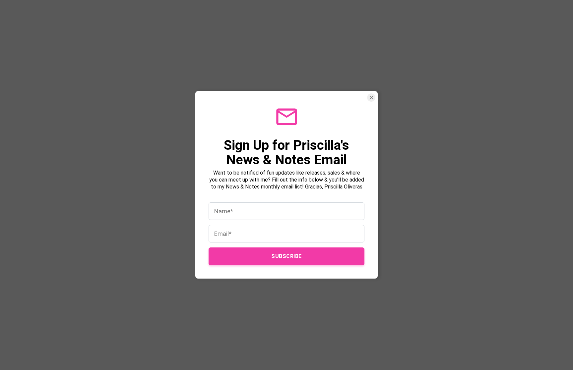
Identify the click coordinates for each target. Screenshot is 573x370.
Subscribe (286, 256)
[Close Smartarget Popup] (371, 97)
